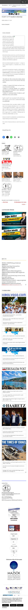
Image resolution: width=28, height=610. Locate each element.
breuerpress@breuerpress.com (12, 493)
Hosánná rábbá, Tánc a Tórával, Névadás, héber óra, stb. (7, 166)
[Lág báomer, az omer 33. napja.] (7, 148)
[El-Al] (16, 590)
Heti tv (4, 259)
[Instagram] (18, 14)
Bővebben (4, 607)
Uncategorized (16, 200)
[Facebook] (9, 14)
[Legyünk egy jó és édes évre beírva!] (7, 175)
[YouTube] (12, 14)
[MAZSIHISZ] (14, 593)
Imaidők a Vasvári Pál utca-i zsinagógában (17, 153)
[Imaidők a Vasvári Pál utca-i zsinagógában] (18, 148)
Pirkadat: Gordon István (8, 238)
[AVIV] (7, 590)
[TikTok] (14, 14)
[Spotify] (16, 14)
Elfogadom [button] (13, 605)
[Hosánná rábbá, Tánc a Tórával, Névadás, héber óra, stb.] (7, 160)
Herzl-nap (5, 202)
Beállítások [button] (5, 605)
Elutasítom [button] (20, 605)
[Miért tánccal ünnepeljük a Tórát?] (18, 175)
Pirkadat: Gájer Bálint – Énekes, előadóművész (13, 223)
